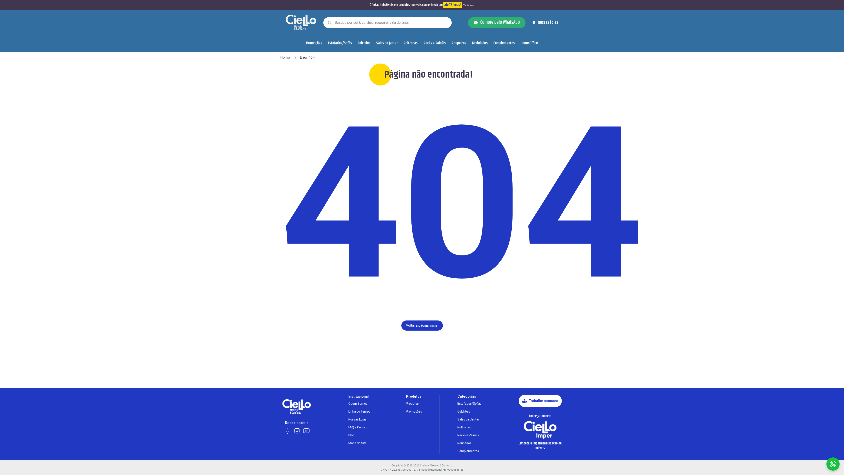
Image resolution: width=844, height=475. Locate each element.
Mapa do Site (357, 443)
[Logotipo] (301, 22)
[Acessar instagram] (296, 430)
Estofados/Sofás (340, 43)
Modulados (480, 43)
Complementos (504, 43)
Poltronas (411, 43)
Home (285, 57)
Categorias (466, 396)
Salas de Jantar (387, 43)
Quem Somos (357, 403)
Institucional (358, 396)
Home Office (529, 43)
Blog (351, 435)
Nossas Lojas (357, 419)
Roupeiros (458, 43)
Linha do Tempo (359, 411)
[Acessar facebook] (287, 430)
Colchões (364, 43)
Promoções (314, 43)
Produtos (414, 396)
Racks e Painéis (435, 43)
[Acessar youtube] (306, 430)
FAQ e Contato (358, 427)
